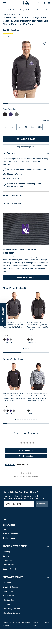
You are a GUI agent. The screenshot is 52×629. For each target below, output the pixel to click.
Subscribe (42, 504)
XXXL (40, 127)
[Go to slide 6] (27, 419)
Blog (4, 529)
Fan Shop (13, 10)
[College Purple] (10, 410)
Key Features (9, 153)
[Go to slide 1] (23, 348)
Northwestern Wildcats (35, 10)
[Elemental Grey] (14, 410)
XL (26, 127)
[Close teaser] (7, 303)
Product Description (12, 195)
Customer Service (13, 577)
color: (10, 109)
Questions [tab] (21, 464)
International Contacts (11, 613)
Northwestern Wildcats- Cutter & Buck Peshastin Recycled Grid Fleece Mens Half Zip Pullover (13, 325)
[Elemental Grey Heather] (10, 339)
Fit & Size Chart (9, 600)
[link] (4, 339)
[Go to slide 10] (36, 419)
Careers (6, 556)
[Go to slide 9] (34, 419)
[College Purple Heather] (7, 339)
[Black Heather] (4, 339)
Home (5, 10)
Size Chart (45, 121)
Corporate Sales (9, 565)
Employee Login (9, 538)
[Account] (43, 3)
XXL (32, 127)
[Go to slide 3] (28, 348)
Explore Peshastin (26, 278)
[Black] (7, 410)
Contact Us (7, 604)
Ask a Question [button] (27, 456)
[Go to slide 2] (26, 348)
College (22, 10)
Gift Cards (7, 583)
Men (47, 10)
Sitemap (46, 623)
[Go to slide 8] (31, 419)
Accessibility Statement (11, 609)
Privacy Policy (35, 624)
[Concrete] (4, 410)
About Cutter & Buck (15, 546)
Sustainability (8, 560)
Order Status (8, 591)
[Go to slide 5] (25, 419)
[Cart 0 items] (49, 3)
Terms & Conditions (10, 534)
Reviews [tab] (8, 464)
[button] (3, 314)
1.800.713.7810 (9, 525)
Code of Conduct (9, 569)
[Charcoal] (28, 410)
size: (4, 121)
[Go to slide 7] (29, 419)
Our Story (6, 552)
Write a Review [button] (8, 37)
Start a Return (8, 596)
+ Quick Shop (7, 342)
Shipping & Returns (12, 203)
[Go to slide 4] (22, 419)
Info (5, 520)
